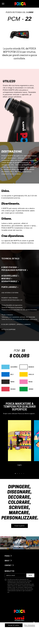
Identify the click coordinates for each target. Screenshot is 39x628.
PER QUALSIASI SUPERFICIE (14, 270)
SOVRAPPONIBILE (9, 282)
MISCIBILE (6, 279)
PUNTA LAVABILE (9, 287)
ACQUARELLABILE (9, 276)
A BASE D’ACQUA (9, 267)
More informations (29, 625)
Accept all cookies (13, 625)
